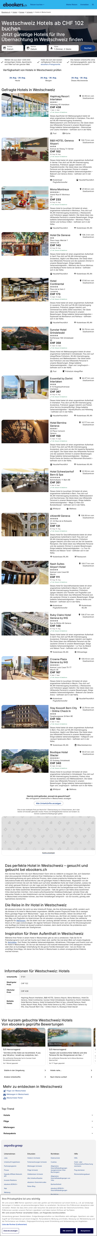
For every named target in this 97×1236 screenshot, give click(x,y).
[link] (48, 1091)
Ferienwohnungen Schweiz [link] (37, 1162)
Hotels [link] (15, 12)
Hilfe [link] (75, 1158)
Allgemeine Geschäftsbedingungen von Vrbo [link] (60, 1178)
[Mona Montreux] (48, 208)
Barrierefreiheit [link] (56, 1184)
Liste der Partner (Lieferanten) (14, 1224)
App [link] (5, 1188)
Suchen (88, 48)
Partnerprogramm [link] (10, 1166)
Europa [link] (21, 12)
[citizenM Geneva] (48, 536)
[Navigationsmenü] (92, 5)
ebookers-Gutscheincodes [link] (36, 1182)
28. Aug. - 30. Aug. (79, 78)
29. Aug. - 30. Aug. (48, 78)
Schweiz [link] (30, 12)
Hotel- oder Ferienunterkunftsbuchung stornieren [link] (83, 1164)
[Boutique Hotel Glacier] (48, 770)
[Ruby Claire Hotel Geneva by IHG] (48, 633)
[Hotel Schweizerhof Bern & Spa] (48, 490)
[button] (48, 1115)
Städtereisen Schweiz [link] (35, 1174)
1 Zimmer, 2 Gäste (62, 49)
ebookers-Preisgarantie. (51, 64)
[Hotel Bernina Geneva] (48, 443)
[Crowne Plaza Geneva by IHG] (48, 679)
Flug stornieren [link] (79, 1170)
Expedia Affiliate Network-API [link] (13, 1175)
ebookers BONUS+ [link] (10, 1184)
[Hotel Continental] (48, 301)
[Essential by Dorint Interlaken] (48, 397)
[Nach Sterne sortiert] (71, 1077)
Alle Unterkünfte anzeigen (48, 803)
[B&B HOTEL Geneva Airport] (48, 161)
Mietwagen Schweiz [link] (34, 1166)
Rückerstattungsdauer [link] (82, 1174)
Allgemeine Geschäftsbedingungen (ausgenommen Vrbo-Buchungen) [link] (59, 1169)
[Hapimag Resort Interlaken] (48, 114)
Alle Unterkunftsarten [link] (34, 1178)
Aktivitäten (12, 942)
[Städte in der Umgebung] (25, 1070)
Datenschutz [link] (55, 1158)
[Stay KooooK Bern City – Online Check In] (48, 726)
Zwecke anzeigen (10, 1231)
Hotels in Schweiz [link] (33, 1158)
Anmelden (84, 4)
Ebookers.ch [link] (6, 12)
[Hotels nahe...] (71, 1070)
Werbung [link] (7, 1192)
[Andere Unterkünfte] (25, 1077)
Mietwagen (21, 920)
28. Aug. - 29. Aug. (17, 78)
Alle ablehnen (68, 1231)
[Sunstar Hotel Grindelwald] (48, 350)
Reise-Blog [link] (31, 1186)
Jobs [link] (5, 1158)
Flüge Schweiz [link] (32, 1170)
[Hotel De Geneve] (48, 254)
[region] (48, 1215)
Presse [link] (6, 1170)
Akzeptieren (85, 1231)
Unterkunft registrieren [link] (12, 1162)
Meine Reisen (71, 4)
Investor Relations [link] (10, 1180)
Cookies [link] (54, 1162)
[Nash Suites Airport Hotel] (48, 585)
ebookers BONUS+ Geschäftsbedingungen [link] (59, 1189)
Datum (10, 49)
